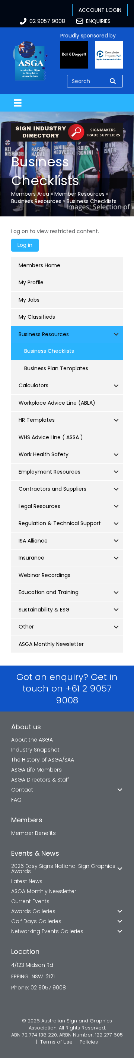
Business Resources (36, 201)
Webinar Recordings (44, 575)
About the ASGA (32, 739)
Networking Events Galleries (47, 931)
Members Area (30, 194)
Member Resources (79, 194)
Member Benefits (33, 833)
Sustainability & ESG (44, 609)
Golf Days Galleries (36, 921)
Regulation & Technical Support (60, 523)
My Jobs (29, 300)
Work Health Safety (43, 454)
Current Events (30, 901)
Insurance (31, 557)
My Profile (31, 282)
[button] (116, 334)
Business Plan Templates (56, 368)
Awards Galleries (33, 911)
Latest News (26, 881)
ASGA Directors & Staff (40, 779)
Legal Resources (39, 506)
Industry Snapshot (35, 749)
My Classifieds (37, 317)
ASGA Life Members (36, 769)
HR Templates (37, 420)
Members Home (39, 265)
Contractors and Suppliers (52, 488)
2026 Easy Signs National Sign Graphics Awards (63, 868)
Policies (89, 1041)
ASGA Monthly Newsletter (51, 644)
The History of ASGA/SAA (42, 759)
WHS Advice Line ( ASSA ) (51, 437)
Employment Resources (49, 471)
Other (26, 626)
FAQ (16, 799)
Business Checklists (49, 351)
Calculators (33, 385)
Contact (22, 789)
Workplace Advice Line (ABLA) (57, 403)
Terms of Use (56, 1041)
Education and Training (49, 592)
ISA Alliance (33, 540)
